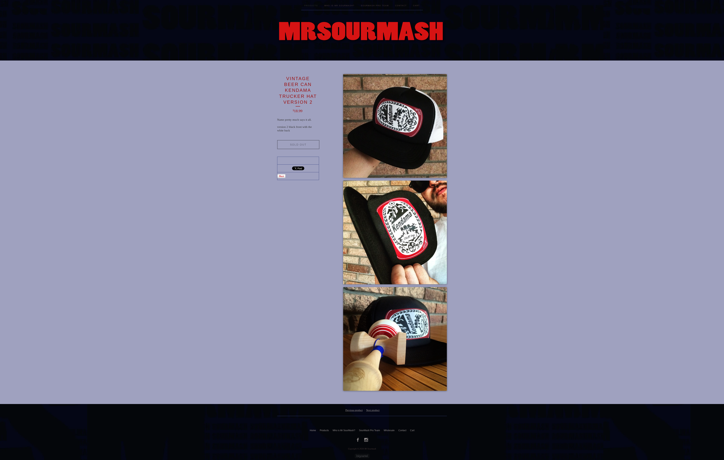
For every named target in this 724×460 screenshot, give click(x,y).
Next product (373, 410)
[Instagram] (366, 440)
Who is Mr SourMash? (339, 6)
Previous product (354, 410)
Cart (416, 6)
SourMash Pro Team (375, 6)
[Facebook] (358, 440)
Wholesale (389, 430)
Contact (401, 6)
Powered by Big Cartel (362, 456)
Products (311, 6)
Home (313, 430)
